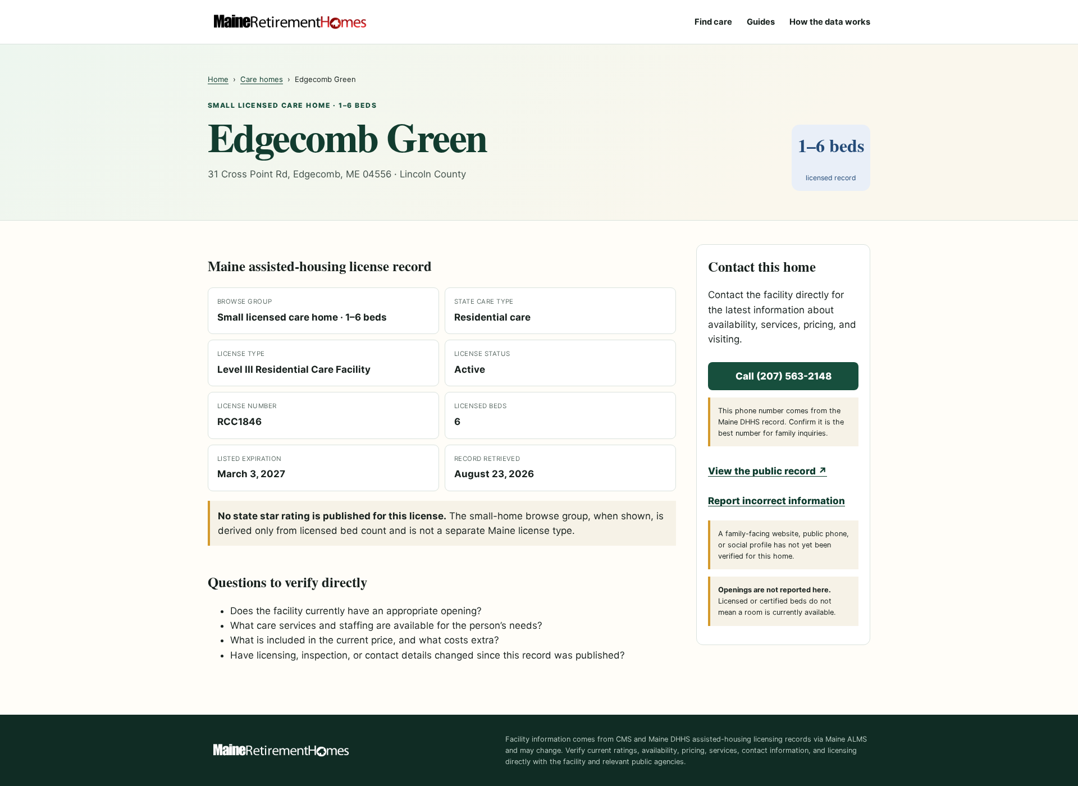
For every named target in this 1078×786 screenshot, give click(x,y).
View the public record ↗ (767, 471)
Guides (761, 22)
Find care (713, 22)
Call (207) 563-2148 (784, 376)
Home (218, 79)
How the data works (829, 22)
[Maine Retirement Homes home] (290, 22)
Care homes (261, 79)
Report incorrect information (776, 500)
